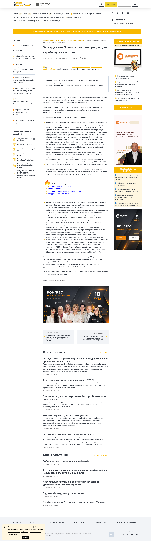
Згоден (25, 537)
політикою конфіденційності (18, 532)
